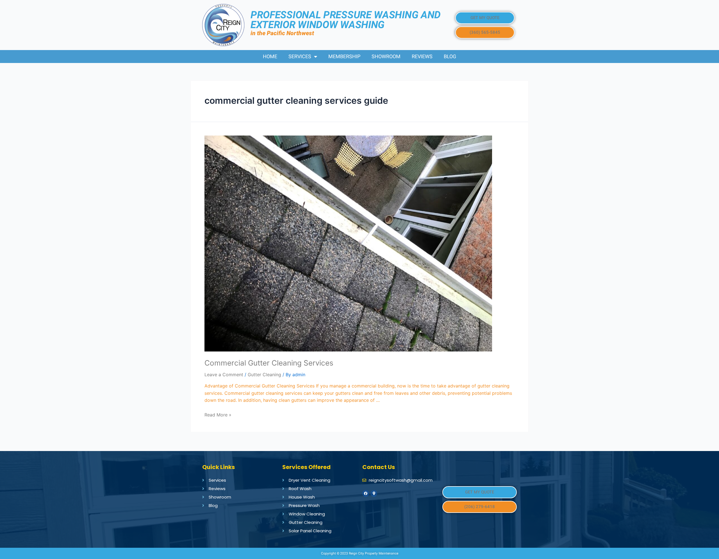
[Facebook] (365, 493)
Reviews (422, 56)
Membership (344, 56)
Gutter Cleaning (264, 374)
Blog (450, 56)
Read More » (217, 415)
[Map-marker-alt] (373, 493)
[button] (485, 18)
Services (299, 56)
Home (270, 56)
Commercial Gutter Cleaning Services (268, 363)
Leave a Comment (223, 374)
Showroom (386, 56)
